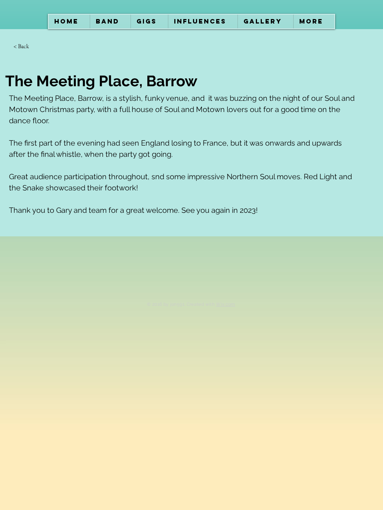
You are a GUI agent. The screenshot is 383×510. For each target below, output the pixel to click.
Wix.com (225, 304)
